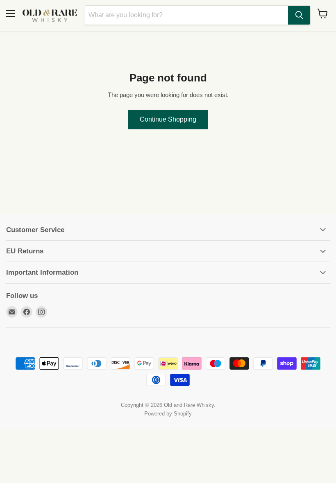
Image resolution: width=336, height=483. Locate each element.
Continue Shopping (168, 119)
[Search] (299, 15)
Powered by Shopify (168, 414)
